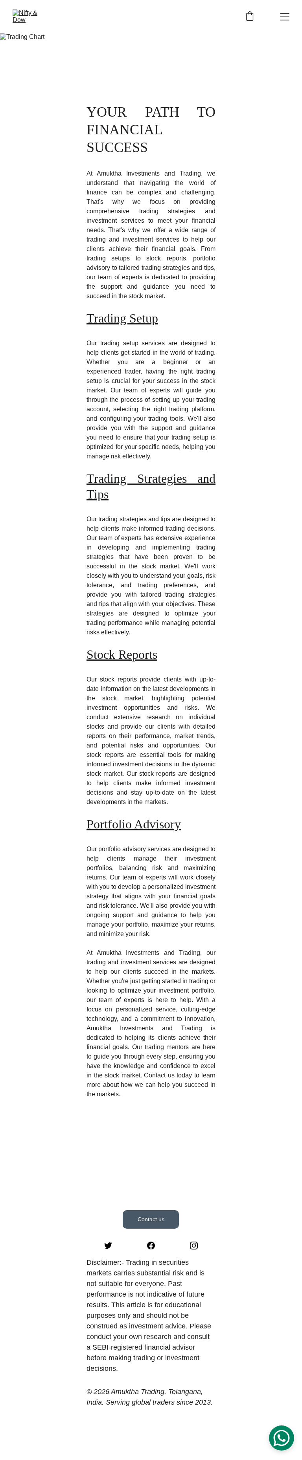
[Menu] (284, 16)
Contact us (159, 1075)
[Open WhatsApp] (281, 1438)
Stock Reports (122, 654)
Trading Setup (122, 318)
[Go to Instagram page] (194, 1245)
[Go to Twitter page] (108, 1245)
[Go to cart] (250, 16)
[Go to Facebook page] (151, 1245)
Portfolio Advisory (134, 824)
